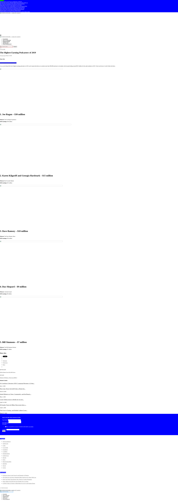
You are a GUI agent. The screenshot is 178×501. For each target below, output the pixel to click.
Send (4, 431)
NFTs (4, 459)
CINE (4, 445)
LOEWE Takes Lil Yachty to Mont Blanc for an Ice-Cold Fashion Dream (13, 6)
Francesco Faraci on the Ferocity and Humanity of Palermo (11, 1)
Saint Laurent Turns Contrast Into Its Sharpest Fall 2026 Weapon (12, 9)
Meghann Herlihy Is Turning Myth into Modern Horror (10, 10)
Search (15, 46)
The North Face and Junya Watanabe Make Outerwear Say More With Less (14, 2)
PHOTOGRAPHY (7, 44)
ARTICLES (5, 42)
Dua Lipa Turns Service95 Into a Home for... (12, 389)
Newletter (4, 424)
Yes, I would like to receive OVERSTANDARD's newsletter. (20, 426)
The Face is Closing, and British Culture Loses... (13, 410)
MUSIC (4, 457)
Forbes (1, 66)
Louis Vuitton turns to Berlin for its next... (12, 399)
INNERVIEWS (6, 41)
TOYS (4, 467)
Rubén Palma (3, 55)
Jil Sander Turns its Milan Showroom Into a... (13, 405)
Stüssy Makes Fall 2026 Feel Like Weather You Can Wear (11, 5)
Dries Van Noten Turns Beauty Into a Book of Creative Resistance (12, 3)
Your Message (5, 422)
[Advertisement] (89, 24)
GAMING (5, 451)
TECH (4, 465)
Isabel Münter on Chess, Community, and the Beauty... (15, 394)
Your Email (5, 420)
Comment (4, 429)
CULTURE (5, 447)
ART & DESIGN (7, 40)
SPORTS (5, 463)
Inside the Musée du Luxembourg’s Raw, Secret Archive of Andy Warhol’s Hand (15, 11)
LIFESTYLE (6, 455)
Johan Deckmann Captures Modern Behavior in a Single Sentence (12, 7)
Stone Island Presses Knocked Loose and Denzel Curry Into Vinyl (12, 8)
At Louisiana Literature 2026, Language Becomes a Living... (17, 383)
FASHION (5, 39)
